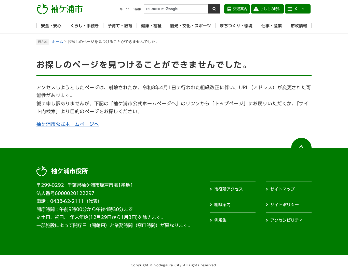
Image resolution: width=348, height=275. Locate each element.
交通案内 (240, 9)
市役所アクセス (228, 189)
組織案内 (222, 205)
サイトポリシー (284, 205)
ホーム (57, 41)
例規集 (220, 220)
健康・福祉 (151, 26)
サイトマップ (282, 189)
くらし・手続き (84, 26)
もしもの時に (270, 9)
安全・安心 (51, 26)
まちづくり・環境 (236, 26)
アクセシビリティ (286, 220)
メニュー (301, 9)
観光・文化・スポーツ (190, 26)
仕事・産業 (271, 26)
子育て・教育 (120, 26)
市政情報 (299, 26)
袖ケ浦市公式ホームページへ (67, 124)
